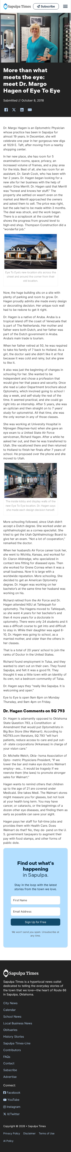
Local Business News (17, 1023)
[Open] (65, 6)
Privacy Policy (11, 1133)
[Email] (30, 110)
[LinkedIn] (22, 110)
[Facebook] (6, 110)
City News (10, 1003)
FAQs (6, 1057)
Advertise (10, 1077)
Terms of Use (46, 1133)
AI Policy (8, 1140)
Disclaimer (29, 1133)
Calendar (9, 1010)
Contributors (12, 1050)
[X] (14, 110)
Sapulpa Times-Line (16, 1043)
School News (12, 1016)
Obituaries (10, 1030)
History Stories (13, 1036)
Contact (8, 1063)
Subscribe (10, 1070)
